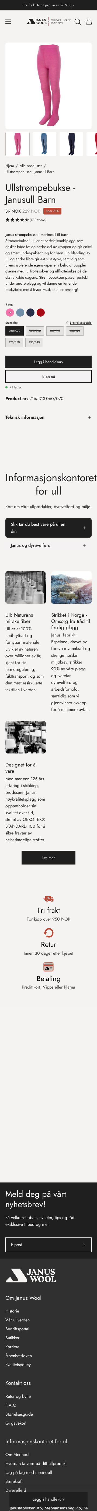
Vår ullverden (17, 1320)
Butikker (12, 1338)
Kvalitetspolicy (18, 1364)
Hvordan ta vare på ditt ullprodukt (36, 1463)
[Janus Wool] (49, 21)
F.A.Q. (11, 1405)
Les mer (48, 857)
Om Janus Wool (23, 1298)
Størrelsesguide (19, 1414)
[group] (48, 5)
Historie (12, 1311)
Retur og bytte (18, 1396)
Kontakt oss (18, 1383)
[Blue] (20, 313)
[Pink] (10, 313)
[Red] (41, 313)
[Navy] (30, 313)
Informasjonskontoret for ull (37, 1441)
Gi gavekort (15, 1423)
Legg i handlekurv (49, 1499)
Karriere (12, 1347)
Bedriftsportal (17, 1329)
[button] (77, 21)
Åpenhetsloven (18, 1356)
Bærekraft (14, 1481)
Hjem (9, 165)
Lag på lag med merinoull (28, 1472)
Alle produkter (31, 165)
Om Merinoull (17, 1454)
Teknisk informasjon (24, 417)
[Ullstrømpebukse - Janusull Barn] (17, 144)
